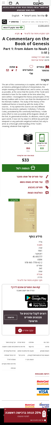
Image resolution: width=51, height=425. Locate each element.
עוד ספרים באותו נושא (31, 182)
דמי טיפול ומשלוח (10, 355)
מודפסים (15, 21)
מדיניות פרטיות (20, 346)
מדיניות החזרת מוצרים (9, 364)
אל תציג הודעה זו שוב (36, 420)
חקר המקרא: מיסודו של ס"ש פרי (29, 280)
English (15, 15)
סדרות (47, 346)
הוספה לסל (22, 168)
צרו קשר (31, 346)
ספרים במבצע (35, 187)
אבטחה (13, 368)
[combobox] (35, 22)
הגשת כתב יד (29, 359)
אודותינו (31, 342)
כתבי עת (46, 342)
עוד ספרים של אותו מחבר (30, 176)
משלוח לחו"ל (11, 359)
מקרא (17, 33)
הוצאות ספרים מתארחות (41, 355)
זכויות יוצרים (21, 342)
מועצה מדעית (29, 351)
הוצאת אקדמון (44, 351)
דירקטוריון (31, 355)
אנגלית (39, 274)
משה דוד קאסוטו (38, 57)
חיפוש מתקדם (43, 25)
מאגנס (39, 244)
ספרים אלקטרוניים (10, 351)
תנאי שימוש (21, 351)
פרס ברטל (21, 355)
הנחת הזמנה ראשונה (9, 346)
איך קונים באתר (11, 342)
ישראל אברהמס (37, 60)
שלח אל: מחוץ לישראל (34, 15)
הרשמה (11, 317)
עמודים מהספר (43, 68)
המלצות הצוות (35, 192)
